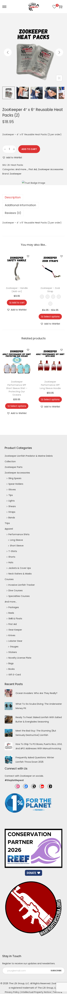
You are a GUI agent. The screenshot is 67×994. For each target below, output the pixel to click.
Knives (11, 635)
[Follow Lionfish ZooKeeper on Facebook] (25, 786)
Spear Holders (15, 483)
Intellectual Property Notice (36, 992)
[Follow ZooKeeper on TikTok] (49, 786)
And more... (21, 169)
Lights (11, 500)
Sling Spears (14, 478)
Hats (10, 562)
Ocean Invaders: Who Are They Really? (36, 693)
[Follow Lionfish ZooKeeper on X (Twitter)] (33, 786)
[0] (54, 7)
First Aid (33, 169)
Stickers (12, 652)
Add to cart (29, 149)
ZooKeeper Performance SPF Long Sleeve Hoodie (50, 385)
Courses (9, 579)
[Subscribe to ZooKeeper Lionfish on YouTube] (41, 786)
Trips (7, 523)
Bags (11, 663)
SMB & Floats (15, 618)
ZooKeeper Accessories (50, 169)
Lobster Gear (15, 641)
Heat (37, 222)
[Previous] (8, 52)
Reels (11, 612)
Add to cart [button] (18, 302)
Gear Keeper (15, 629)
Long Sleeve (16, 540)
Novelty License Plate (19, 657)
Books (11, 669)
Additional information (20, 205)
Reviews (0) (13, 213)
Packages (13, 607)
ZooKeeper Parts (13, 467)
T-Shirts (12, 551)
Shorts (11, 556)
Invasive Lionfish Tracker (21, 584)
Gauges (14, 646)
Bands (11, 517)
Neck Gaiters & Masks (20, 573)
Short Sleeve (17, 545)
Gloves (12, 489)
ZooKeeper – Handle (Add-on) (17, 290)
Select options (52, 316)
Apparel (9, 528)
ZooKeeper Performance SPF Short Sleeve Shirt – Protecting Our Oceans (16, 388)
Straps (11, 512)
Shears (12, 506)
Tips (10, 495)
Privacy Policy (12, 992)
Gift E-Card (14, 674)
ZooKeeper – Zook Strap (50, 290)
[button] (12, 157)
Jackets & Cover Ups (19, 568)
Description (13, 197)
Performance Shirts (18, 534)
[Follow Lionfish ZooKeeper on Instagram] (17, 786)
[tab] (33, 197)
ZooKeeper (15, 173)
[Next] (59, 52)
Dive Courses (15, 590)
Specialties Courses (19, 596)
